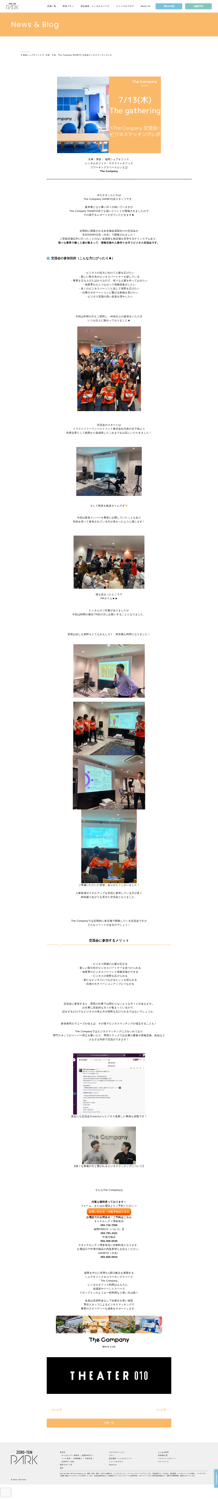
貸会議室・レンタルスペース (95, 6)
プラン (111, 1455)
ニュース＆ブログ (125, 6)
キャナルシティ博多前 (70, 1455)
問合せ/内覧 (169, 6)
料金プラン (68, 6)
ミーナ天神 (66, 1458)
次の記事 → (163, 1410)
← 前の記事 (54, 1410)
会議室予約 (198, 6)
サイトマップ (163, 1461)
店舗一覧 (51, 6)
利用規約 (161, 1455)
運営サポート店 (66, 1465)
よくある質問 (163, 1452)
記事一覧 (109, 1422)
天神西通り (77, 1458)
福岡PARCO (87, 1455)
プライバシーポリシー (167, 1458)
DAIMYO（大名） (69, 1461)
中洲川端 (88, 1458)
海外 (61, 1468)
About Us (146, 6)
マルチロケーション (117, 1452)
